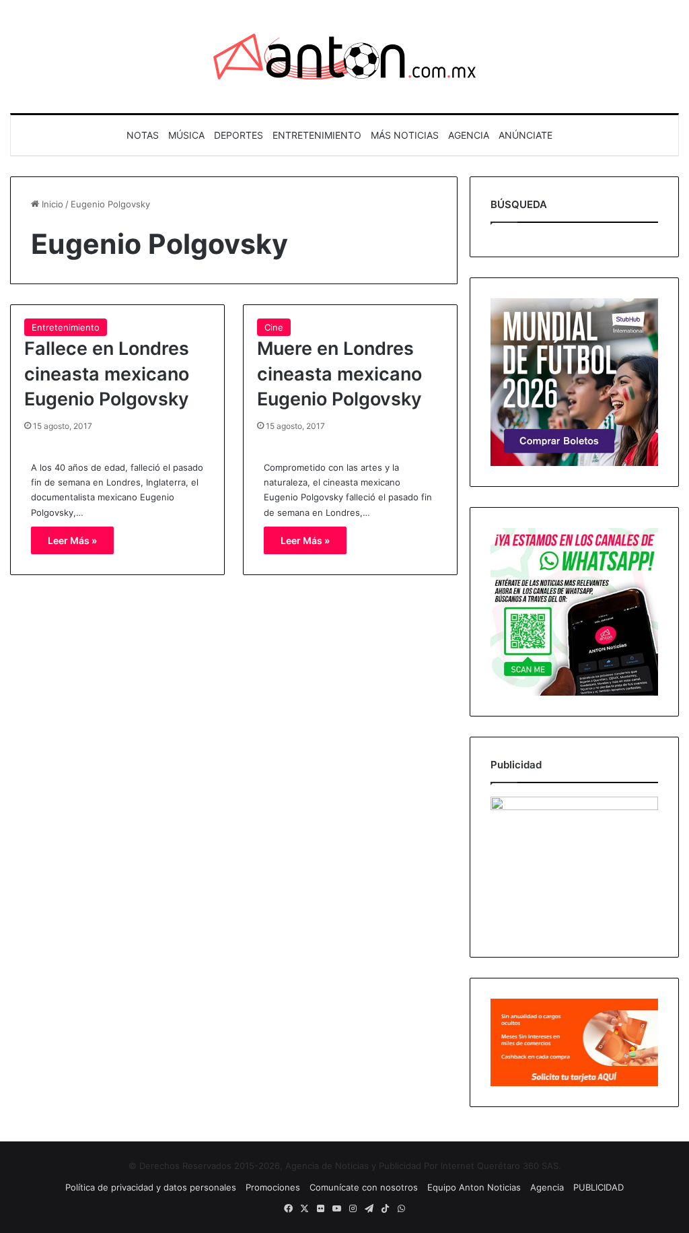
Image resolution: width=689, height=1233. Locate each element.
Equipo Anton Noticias (474, 1187)
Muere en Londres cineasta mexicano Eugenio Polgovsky (339, 374)
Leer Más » (72, 540)
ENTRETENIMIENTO (317, 135)
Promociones (273, 1187)
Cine (273, 327)
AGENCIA (468, 135)
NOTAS (142, 135)
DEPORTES (238, 135)
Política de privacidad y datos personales (150, 1187)
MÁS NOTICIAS (405, 135)
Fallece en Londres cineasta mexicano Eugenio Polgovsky (106, 374)
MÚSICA (186, 135)
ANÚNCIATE (525, 135)
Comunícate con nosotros (364, 1187)
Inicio (51, 204)
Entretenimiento (66, 327)
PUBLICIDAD (598, 1187)
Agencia (547, 1187)
